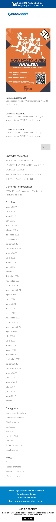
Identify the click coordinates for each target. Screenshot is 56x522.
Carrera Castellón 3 (16, 97)
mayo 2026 (11, 216)
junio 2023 (10, 340)
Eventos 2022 (12, 436)
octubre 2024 (12, 285)
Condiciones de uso (26, 494)
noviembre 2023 (13, 317)
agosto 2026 (11, 207)
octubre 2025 (12, 244)
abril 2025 (10, 267)
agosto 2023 (11, 331)
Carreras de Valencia (15, 417)
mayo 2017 (11, 396)
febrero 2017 (12, 400)
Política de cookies (26, 497)
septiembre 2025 (13, 248)
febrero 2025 (12, 271)
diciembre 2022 (12, 354)
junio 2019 (10, 391)
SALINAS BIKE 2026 (15, 169)
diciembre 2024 (12, 276)
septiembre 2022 (13, 368)
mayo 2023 (11, 345)
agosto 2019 (11, 382)
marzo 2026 (11, 225)
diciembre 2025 (12, 234)
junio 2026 (10, 211)
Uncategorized (12, 450)
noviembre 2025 (13, 239)
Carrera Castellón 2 (16, 113)
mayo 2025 (11, 262)
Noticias (9, 440)
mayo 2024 (11, 304)
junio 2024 (10, 299)
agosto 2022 (11, 373)
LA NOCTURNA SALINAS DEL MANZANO (25, 165)
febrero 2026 (12, 230)
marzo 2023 (11, 350)
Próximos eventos (14, 445)
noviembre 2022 (13, 359)
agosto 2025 (11, 253)
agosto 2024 (11, 294)
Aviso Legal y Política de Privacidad (26, 490)
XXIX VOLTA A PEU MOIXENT (19, 179)
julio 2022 (10, 377)
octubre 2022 (12, 363)
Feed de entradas (13, 466)
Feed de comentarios (15, 471)
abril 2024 (10, 308)
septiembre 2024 (13, 290)
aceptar (28, 519)
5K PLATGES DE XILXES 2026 (19, 160)
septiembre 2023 (13, 327)
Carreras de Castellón (16, 413)
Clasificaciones (12, 422)
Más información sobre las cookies (26, 501)
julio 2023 (10, 336)
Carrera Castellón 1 (16, 129)
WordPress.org (13, 476)
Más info (38, 515)
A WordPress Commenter (17, 191)
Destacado (10, 427)
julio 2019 (10, 387)
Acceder (9, 462)
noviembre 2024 (13, 280)
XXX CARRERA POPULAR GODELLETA (24, 174)
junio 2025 (10, 257)
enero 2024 (11, 313)
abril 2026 (10, 220)
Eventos (9, 431)
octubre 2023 (12, 322)
